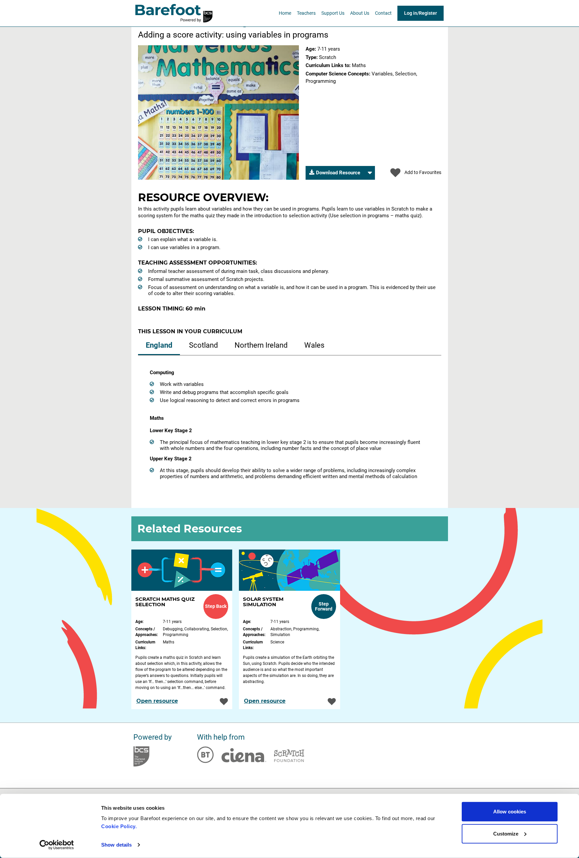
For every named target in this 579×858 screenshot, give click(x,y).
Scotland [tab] (203, 345)
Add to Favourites (422, 172)
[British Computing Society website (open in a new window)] (141, 756)
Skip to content (158, 29)
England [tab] (159, 345)
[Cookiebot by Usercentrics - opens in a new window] (56, 845)
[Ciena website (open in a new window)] (244, 755)
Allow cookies (509, 811)
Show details (116, 845)
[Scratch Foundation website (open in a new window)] (289, 755)
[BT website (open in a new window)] (205, 754)
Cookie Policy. (119, 826)
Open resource (157, 701)
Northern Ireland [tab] (261, 345)
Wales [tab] (314, 345)
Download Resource (338, 175)
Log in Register (420, 13)
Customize (505, 833)
